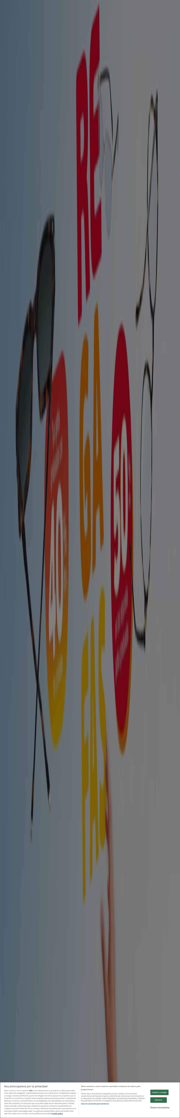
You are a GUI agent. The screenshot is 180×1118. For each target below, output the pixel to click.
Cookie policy (57, 1113)
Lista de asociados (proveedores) (95, 1104)
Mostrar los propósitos (159, 1107)
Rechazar (158, 1100)
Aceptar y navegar (159, 1092)
